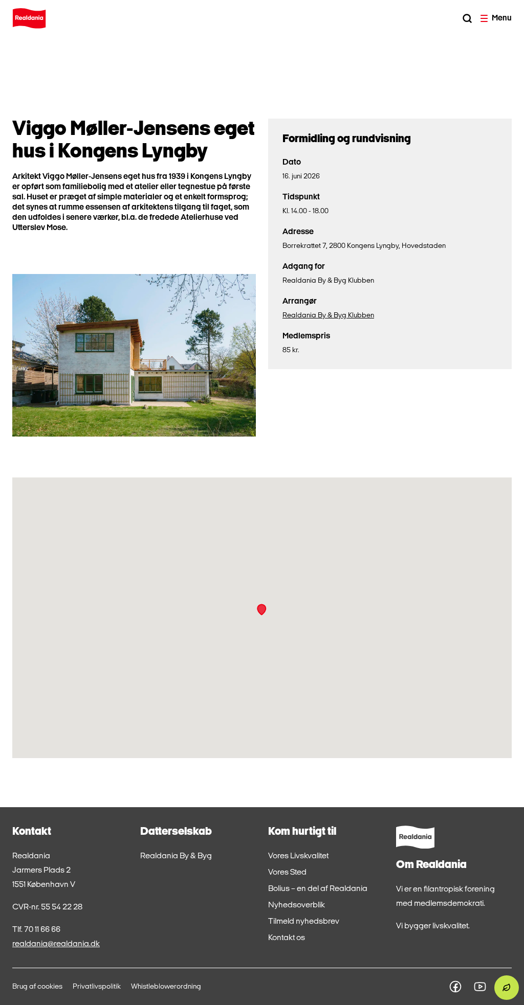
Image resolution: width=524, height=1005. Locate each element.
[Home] (29, 18)
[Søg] (467, 18)
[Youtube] (480, 986)
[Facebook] (455, 986)
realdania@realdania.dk (56, 944)
